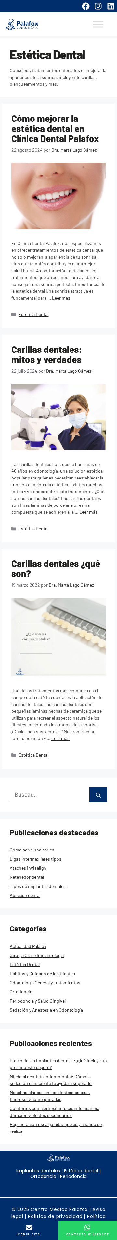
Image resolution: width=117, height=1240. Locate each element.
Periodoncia (73, 1176)
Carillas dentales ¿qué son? (55, 568)
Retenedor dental (27, 877)
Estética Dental (33, 314)
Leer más (61, 297)
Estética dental (80, 1171)
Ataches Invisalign (28, 868)
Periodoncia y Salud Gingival (38, 1001)
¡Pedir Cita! (29, 1234)
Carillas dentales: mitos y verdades (46, 354)
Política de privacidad (55, 1216)
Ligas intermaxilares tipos (35, 859)
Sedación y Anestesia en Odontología (46, 1010)
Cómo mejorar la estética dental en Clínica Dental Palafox (55, 128)
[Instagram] (98, 6)
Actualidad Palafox (28, 946)
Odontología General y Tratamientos (45, 982)
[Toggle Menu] (98, 24)
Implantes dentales (38, 1171)
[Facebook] (86, 6)
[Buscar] (98, 795)
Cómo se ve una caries (32, 849)
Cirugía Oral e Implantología (37, 955)
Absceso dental (25, 895)
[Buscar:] (49, 795)
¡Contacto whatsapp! (87, 1234)
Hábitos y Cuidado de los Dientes (42, 973)
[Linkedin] (111, 6)
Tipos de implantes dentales (38, 886)
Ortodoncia (21, 991)
